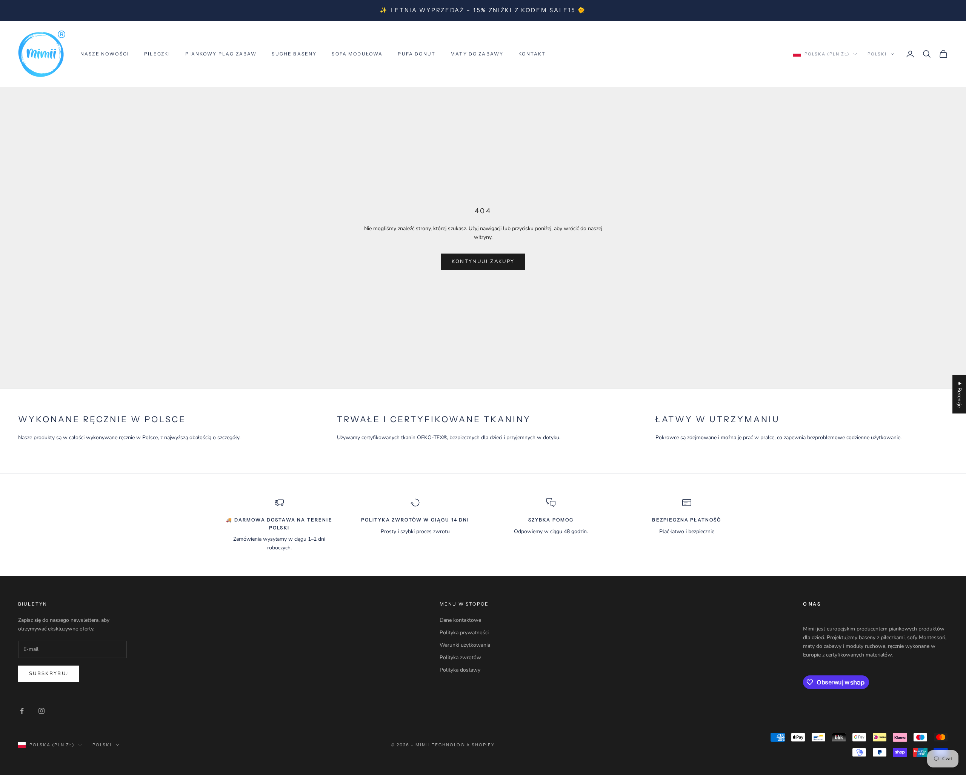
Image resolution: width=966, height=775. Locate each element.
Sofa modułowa (357, 54)
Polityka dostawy (460, 670)
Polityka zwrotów (460, 657)
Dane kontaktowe (460, 620)
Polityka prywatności (464, 632)
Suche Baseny (294, 54)
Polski (877, 54)
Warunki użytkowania (465, 645)
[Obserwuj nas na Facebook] (22, 711)
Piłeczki (157, 54)
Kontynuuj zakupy (483, 261)
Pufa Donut (416, 54)
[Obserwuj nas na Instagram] (41, 711)
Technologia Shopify (463, 744)
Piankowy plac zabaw (221, 54)
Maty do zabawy (477, 54)
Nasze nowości (104, 54)
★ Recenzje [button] (959, 394)
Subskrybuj (48, 673)
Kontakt (532, 54)
